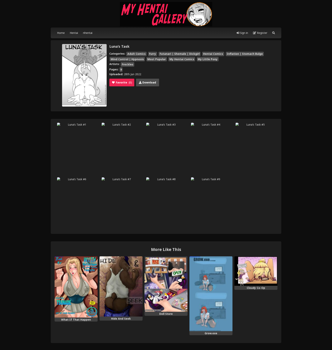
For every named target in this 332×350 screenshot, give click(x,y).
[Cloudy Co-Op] (255, 271)
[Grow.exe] (210, 293)
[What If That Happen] (76, 287)
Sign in (243, 33)
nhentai (87, 33)
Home (61, 33)
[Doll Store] (166, 284)
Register (261, 33)
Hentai (74, 33)
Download (149, 82)
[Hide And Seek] (121, 286)
